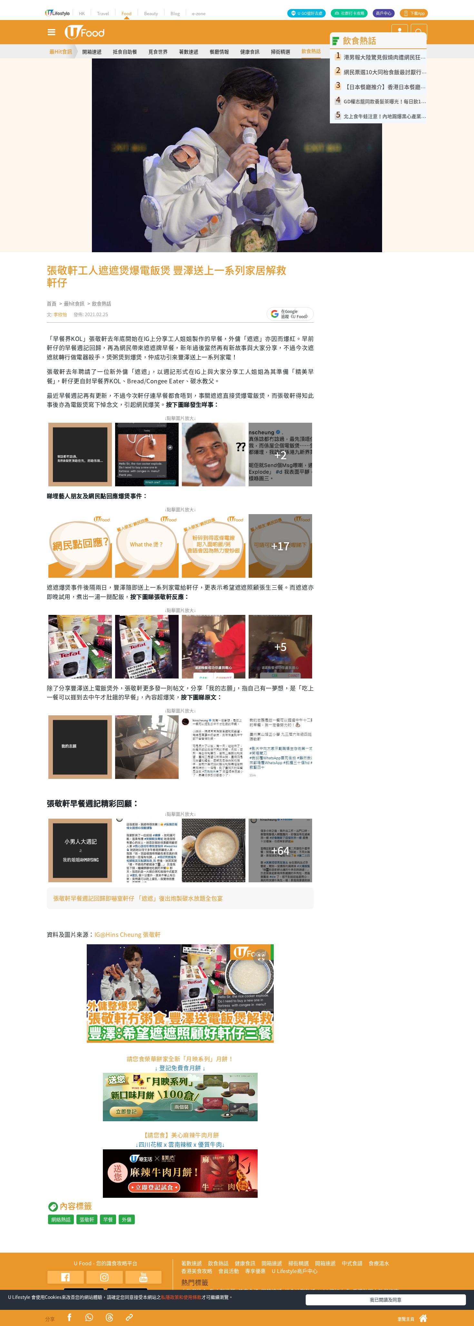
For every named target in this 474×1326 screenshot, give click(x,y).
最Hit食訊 (60, 51)
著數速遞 (188, 51)
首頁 (51, 303)
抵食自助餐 (125, 51)
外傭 (127, 1219)
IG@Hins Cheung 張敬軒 (127, 934)
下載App (417, 13)
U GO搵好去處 (310, 13)
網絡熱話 (61, 1219)
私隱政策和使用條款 (181, 1297)
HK (81, 13)
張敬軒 (87, 1219)
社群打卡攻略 (352, 13)
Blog (175, 13)
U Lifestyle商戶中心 (295, 1271)
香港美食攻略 (196, 1271)
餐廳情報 (219, 51)
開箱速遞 (92, 51)
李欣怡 (60, 314)
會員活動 (228, 1271)
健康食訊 (250, 51)
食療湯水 (379, 1263)
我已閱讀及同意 (385, 1299)
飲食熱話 (311, 51)
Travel (103, 13)
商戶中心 (383, 13)
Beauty (151, 13)
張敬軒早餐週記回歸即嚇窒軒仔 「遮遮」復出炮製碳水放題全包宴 (138, 898)
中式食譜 (352, 1263)
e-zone (198, 13)
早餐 (108, 1219)
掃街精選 (280, 51)
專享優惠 (255, 1271)
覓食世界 (158, 51)
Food (127, 13)
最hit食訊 (74, 303)
